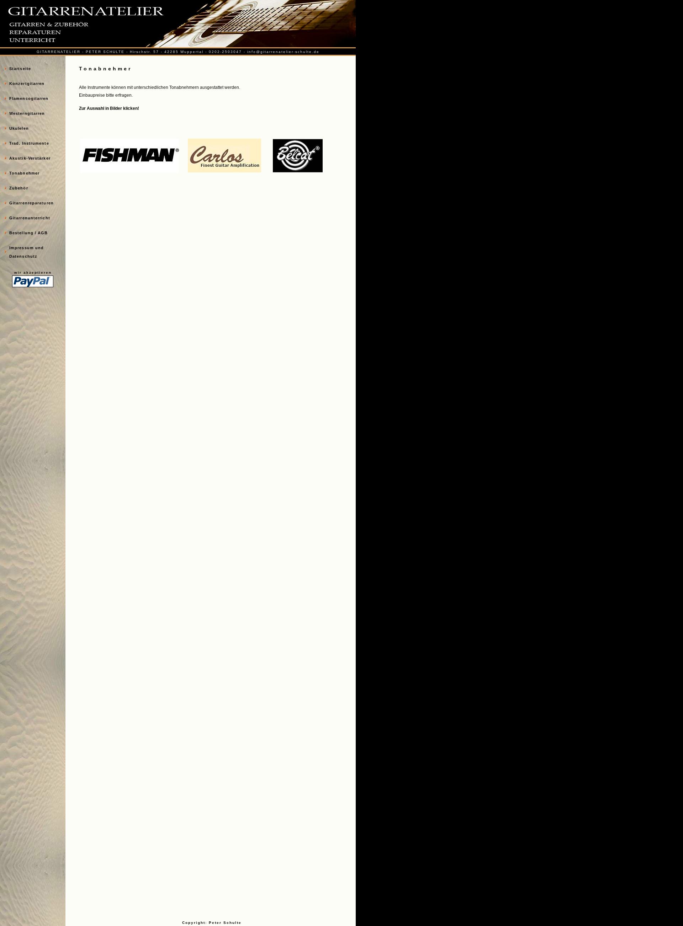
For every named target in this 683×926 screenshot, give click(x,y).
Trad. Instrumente (29, 143)
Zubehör (18, 188)
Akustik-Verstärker (30, 158)
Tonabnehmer (24, 173)
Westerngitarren (27, 113)
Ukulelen (19, 128)
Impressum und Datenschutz (26, 252)
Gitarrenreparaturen (31, 203)
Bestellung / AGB (28, 233)
